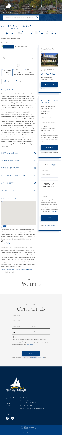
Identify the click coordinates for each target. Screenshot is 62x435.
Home (3, 270)
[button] (37, 17)
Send (49, 218)
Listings (8, 270)
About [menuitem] (7, 408)
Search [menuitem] (8, 401)
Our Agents (43, 88)
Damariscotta (25, 270)
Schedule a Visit (53, 165)
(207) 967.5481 (33, 6)
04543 (32, 270)
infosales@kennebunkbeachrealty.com (33, 408)
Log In (44, 6)
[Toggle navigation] (57, 6)
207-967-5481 (48, 73)
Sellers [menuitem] (8, 406)
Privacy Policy (6, 243)
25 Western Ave (29, 402)
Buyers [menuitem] (8, 403)
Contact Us (49, 84)
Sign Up (50, 6)
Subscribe (49, 147)
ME (13, 270)
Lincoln (18, 270)
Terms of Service (53, 225)
